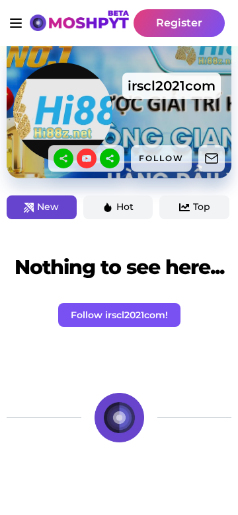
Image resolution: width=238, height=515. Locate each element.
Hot (125, 207)
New (48, 207)
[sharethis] (63, 158)
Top (201, 207)
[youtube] (87, 158)
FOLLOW (161, 158)
